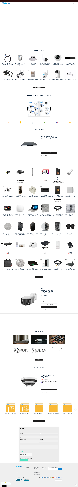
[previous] (2, 409)
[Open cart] (75, 3)
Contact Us (66, 3)
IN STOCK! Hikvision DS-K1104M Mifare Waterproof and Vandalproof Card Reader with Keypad (57, 234)
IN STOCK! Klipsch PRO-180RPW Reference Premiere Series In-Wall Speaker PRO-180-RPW (57, 179)
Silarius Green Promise (37, 474)
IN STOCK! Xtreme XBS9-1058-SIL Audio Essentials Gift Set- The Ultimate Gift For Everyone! (45, 179)
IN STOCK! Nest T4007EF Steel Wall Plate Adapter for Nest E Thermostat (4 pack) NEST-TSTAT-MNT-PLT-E (32, 197)
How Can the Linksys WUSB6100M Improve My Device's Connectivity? (39, 347)
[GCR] (1, 482)
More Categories (46, 3)
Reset (26, 460)
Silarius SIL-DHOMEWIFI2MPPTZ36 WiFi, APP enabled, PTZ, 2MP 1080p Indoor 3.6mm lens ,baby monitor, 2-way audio (57, 80)
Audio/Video (21, 3)
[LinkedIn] (23, 477)
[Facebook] (16, 477)
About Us (27, 468)
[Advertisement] (39, 322)
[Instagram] (19, 477)
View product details (44, 155)
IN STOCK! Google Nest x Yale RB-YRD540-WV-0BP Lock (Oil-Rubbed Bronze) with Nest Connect (32, 234)
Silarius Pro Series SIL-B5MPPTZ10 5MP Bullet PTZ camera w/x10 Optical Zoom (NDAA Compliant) (70, 80)
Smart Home (40, 3)
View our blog (39, 359)
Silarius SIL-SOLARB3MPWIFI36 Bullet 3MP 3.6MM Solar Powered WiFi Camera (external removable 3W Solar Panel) (20, 80)
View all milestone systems (39, 421)
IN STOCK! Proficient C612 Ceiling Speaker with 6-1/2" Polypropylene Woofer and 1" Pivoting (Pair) (45, 234)
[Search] (73, 3)
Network (16, 3)
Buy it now (49, 152)
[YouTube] (21, 477)
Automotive (29, 3)
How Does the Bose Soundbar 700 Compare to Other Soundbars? (20, 347)
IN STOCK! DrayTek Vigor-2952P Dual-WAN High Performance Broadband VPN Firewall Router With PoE (7, 252)
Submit (22, 460)
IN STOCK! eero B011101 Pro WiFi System (20, 214)
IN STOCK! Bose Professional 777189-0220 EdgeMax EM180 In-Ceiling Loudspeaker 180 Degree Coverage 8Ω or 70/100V (45, 215)
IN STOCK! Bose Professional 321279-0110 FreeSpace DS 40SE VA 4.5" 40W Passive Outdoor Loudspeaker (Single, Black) (20, 234)
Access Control (35, 3)
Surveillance (11, 3)
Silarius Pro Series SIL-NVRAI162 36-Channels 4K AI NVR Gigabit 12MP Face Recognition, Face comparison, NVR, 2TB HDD (70, 64)
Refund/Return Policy (37, 467)
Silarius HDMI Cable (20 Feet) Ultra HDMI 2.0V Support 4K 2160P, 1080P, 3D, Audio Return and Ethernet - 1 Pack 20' (7, 64)
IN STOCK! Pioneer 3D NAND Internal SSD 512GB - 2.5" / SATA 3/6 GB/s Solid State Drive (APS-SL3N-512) (70, 252)
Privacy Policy (36, 468)
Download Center (61, 3)
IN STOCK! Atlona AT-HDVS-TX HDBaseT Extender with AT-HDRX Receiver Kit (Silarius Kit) (45, 252)
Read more (15, 354)
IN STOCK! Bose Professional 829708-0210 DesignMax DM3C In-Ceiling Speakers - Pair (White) (20, 270)
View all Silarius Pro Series (39, 87)
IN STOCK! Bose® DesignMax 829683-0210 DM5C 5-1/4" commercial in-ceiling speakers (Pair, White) (7, 234)
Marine (25, 3)
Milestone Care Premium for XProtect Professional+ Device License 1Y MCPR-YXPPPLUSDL (25, 414)
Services (51, 3)
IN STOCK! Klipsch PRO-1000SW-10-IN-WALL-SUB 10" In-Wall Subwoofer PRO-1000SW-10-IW (57, 197)
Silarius (42, 288)
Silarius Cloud (55, 3)
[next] (75, 409)
